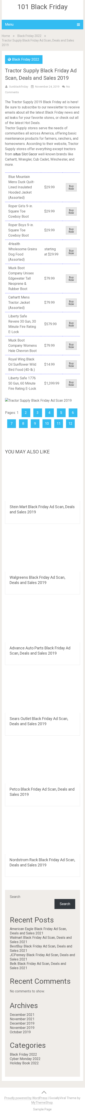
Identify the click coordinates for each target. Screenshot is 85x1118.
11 (59, 423)
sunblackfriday (18, 86)
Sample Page (42, 1109)
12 (70, 423)
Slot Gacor (29, 154)
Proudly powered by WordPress (25, 1098)
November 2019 (22, 1028)
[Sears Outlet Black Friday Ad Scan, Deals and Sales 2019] (42, 692)
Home (6, 36)
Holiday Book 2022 (24, 1063)
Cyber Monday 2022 (25, 1059)
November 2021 (22, 1019)
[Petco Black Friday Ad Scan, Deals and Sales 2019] (42, 762)
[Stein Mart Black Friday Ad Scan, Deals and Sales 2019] (42, 480)
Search (15, 897)
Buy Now (71, 187)
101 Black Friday (42, 6)
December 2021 (22, 1015)
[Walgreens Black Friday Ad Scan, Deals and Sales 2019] (42, 551)
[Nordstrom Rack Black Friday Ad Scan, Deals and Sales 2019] (42, 833)
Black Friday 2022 (29, 36)
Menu (9, 24)
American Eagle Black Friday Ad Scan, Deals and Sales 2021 (38, 931)
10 (47, 423)
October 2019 (20, 1032)
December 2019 (22, 1023)
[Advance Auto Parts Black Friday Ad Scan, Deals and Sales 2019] (42, 621)
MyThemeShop (42, 1102)
